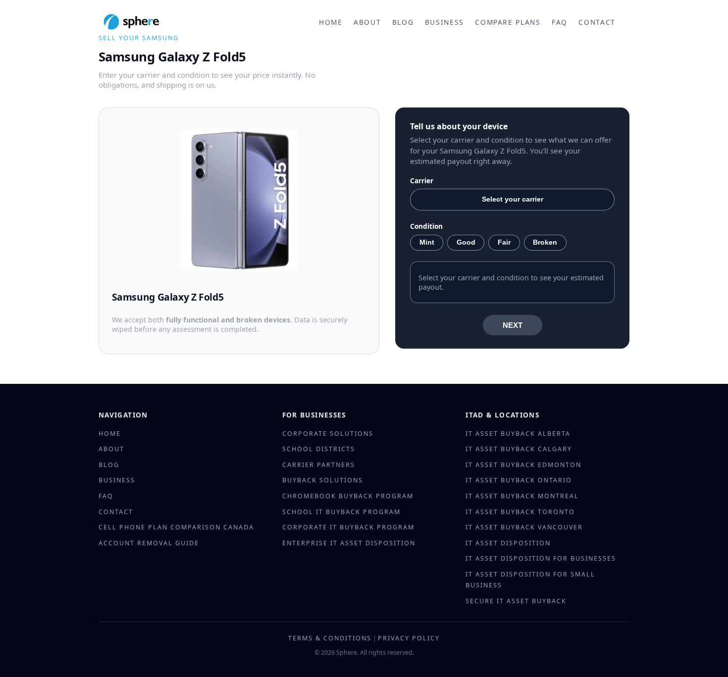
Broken (545, 242)
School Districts (318, 449)
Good (466, 242)
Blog (403, 22)
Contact (597, 22)
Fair (504, 242)
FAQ (560, 22)
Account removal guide (149, 543)
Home (331, 22)
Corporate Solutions (327, 433)
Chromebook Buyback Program (348, 496)
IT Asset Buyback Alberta (518, 433)
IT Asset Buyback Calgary (519, 449)
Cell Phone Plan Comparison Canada (176, 527)
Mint (426, 242)
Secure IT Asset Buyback (516, 601)
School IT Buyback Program (341, 512)
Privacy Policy (409, 638)
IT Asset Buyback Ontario (519, 480)
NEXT (512, 325)
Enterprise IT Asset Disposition (349, 543)
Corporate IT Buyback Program (348, 527)
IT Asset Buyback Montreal (522, 496)
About (367, 22)
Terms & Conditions (329, 638)
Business (444, 22)
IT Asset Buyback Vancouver (524, 527)
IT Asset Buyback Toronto (520, 512)
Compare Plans (507, 22)
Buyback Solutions (322, 480)
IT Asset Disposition (508, 543)
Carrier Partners (318, 465)
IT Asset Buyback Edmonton (523, 465)
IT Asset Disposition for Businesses (541, 558)
